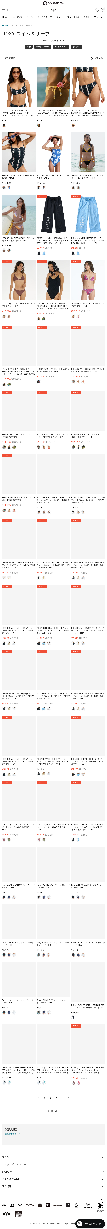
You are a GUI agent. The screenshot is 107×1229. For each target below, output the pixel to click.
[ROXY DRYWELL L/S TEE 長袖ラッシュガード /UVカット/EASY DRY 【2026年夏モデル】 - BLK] (19, 605)
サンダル (76, 46)
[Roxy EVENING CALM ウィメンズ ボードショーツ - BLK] (19, 864)
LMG (9, 578)
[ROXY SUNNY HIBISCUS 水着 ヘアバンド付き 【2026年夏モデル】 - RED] (19, 474)
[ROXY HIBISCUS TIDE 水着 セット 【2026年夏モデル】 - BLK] (19, 411)
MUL (78, 188)
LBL (44, 253)
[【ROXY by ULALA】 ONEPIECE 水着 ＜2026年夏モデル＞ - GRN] (53, 346)
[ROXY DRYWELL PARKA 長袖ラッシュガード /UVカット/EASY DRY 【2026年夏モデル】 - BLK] (88, 539)
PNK (14, 447)
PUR (9, 316)
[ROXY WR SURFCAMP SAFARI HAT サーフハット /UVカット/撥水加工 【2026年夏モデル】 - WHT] (88, 474)
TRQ (9, 1082)
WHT (49, 512)
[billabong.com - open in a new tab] (12, 1205)
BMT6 (9, 188)
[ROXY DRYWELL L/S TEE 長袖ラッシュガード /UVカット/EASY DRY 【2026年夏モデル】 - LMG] (19, 670)
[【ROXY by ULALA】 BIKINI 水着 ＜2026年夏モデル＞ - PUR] (88, 280)
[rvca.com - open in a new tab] (29, 1205)
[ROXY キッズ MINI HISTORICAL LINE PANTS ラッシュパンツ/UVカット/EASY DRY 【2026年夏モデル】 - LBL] (88, 215)
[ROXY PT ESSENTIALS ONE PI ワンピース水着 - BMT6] (53, 152)
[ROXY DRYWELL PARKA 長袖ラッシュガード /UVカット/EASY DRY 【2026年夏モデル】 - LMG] (88, 605)
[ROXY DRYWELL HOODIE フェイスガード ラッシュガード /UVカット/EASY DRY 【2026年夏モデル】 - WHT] (53, 736)
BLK (39, 253)
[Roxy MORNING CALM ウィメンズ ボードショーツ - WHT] (53, 979)
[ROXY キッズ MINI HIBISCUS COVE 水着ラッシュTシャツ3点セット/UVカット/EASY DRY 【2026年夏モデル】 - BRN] (88, 1044)
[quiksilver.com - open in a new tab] (4, 1205)
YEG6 (39, 125)
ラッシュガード (60, 46)
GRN (39, 382)
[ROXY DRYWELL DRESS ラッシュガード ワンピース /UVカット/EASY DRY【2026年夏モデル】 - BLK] (19, 539)
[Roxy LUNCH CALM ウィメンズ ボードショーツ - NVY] (88, 921)
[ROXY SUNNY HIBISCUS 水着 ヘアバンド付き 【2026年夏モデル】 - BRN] (53, 411)
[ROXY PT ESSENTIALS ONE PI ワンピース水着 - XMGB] (19, 152)
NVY (9, 897)
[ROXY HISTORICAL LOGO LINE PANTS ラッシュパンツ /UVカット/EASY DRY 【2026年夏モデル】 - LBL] (88, 801)
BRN (73, 188)
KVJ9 (4, 125)
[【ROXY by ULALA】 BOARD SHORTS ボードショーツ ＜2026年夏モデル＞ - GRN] (53, 801)
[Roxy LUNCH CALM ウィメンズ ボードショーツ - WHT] (19, 979)
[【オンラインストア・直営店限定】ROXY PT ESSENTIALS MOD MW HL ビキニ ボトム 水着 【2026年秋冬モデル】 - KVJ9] (88, 87)
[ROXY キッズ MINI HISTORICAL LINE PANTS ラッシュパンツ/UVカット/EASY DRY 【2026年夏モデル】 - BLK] (53, 215)
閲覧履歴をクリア (12, 1134)
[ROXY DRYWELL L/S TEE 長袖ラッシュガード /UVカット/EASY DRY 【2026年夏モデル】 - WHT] (19, 736)
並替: (9, 58)
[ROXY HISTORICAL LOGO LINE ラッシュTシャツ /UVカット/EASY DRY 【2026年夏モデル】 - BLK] (53, 605)
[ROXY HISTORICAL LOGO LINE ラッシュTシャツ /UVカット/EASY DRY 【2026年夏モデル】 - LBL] (53, 670)
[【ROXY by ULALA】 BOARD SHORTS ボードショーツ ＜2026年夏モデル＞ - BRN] (19, 801)
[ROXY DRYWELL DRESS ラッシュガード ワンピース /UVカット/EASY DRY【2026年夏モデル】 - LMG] (53, 539)
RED (83, 382)
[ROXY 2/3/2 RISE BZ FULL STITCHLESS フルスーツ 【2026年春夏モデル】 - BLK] (88, 982)
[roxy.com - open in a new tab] (20, 1205)
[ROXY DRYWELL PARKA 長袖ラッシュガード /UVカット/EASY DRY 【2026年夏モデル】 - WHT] (88, 670)
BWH (4, 447)
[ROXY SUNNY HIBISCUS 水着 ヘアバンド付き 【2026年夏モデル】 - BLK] (88, 346)
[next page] (75, 1098)
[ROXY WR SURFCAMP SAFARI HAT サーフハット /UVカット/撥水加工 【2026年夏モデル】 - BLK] (53, 474)
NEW (4, 17)
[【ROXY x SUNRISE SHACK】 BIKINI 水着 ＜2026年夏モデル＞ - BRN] (88, 152)
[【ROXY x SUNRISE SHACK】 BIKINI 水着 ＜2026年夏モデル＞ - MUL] (19, 215)
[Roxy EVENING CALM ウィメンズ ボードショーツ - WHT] (88, 864)
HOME (5, 26)
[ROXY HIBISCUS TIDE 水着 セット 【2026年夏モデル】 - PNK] (88, 411)
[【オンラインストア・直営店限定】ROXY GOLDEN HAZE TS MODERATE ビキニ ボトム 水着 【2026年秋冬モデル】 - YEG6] (53, 87)
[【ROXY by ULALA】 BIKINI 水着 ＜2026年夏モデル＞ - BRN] (19, 280)
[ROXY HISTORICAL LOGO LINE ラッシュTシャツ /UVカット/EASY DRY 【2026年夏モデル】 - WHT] (88, 736)
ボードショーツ (42, 46)
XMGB (4, 188)
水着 (29, 46)
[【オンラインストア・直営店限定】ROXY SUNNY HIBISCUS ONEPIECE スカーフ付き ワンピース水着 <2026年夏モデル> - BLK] (53, 280)
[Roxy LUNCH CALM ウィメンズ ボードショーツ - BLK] (19, 921)
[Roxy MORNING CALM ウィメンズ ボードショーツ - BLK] (53, 921)
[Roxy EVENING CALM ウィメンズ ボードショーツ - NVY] (53, 864)
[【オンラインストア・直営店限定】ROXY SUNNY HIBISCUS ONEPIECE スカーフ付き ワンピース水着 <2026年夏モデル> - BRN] (19, 346)
